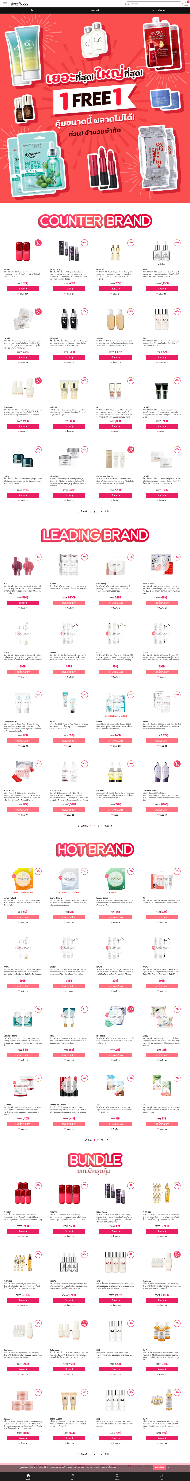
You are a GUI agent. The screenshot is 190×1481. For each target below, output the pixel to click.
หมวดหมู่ (95, 10)
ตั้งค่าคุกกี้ (71, 1467)
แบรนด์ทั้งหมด (158, 10)
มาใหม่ (31, 10)
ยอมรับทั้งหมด (159, 1467)
